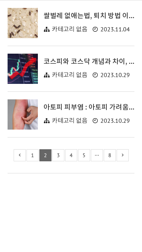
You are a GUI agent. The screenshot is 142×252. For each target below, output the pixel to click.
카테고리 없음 (69, 29)
